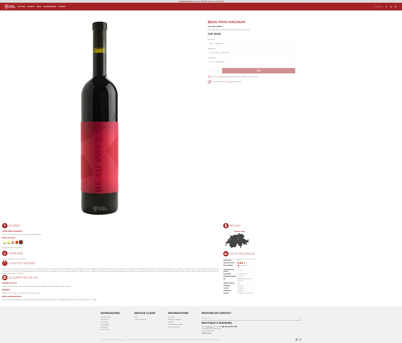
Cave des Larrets (174, 327)
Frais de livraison (140, 319)
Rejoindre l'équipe (174, 319)
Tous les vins (105, 329)
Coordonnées (215, 339)
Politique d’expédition (191, 339)
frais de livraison (222, 76)
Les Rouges (104, 324)
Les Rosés (104, 322)
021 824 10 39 (206, 333)
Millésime (211, 39)
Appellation (212, 48)
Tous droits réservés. (119, 339)
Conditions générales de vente (174, 339)
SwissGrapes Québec (175, 324)
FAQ (135, 317)
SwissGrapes (109, 339)
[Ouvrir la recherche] (386, 6)
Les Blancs (104, 319)
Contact (171, 322)
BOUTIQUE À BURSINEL (217, 322)
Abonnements (105, 317)
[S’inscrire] (300, 318)
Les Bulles (104, 327)
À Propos (171, 317)
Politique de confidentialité (155, 339)
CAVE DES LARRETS (215, 26)
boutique (230, 81)
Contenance (212, 58)
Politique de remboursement (137, 339)
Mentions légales (204, 339)
